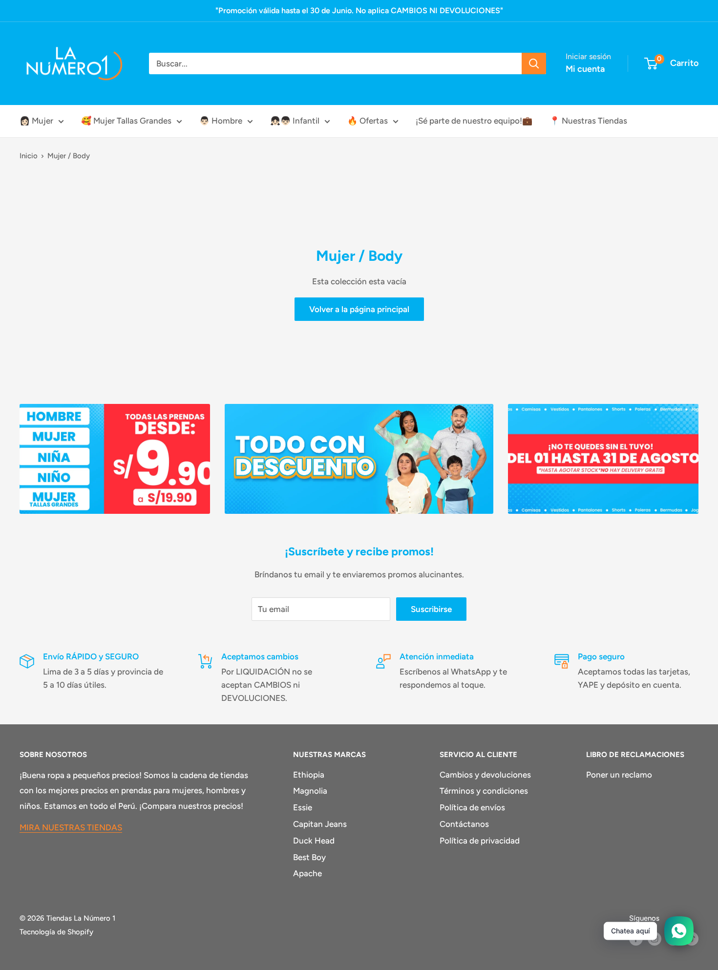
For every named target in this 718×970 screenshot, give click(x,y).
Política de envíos (472, 807)
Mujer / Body (68, 155)
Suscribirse (431, 609)
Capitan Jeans (320, 824)
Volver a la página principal (359, 309)
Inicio (29, 155)
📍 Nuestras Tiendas (588, 121)
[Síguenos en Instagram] (654, 938)
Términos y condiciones (484, 791)
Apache (307, 873)
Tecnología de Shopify (56, 932)
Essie (302, 807)
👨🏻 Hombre (220, 121)
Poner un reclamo (619, 775)
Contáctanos (464, 824)
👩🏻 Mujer (36, 121)
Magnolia (310, 791)
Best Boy (309, 857)
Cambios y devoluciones (485, 775)
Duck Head (314, 840)
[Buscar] (534, 63)
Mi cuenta (585, 68)
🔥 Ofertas (367, 121)
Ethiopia (308, 775)
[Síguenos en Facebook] (636, 938)
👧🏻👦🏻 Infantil (294, 121)
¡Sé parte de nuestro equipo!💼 (474, 121)
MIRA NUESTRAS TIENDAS (71, 827)
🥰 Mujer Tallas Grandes (126, 121)
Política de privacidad (480, 840)
